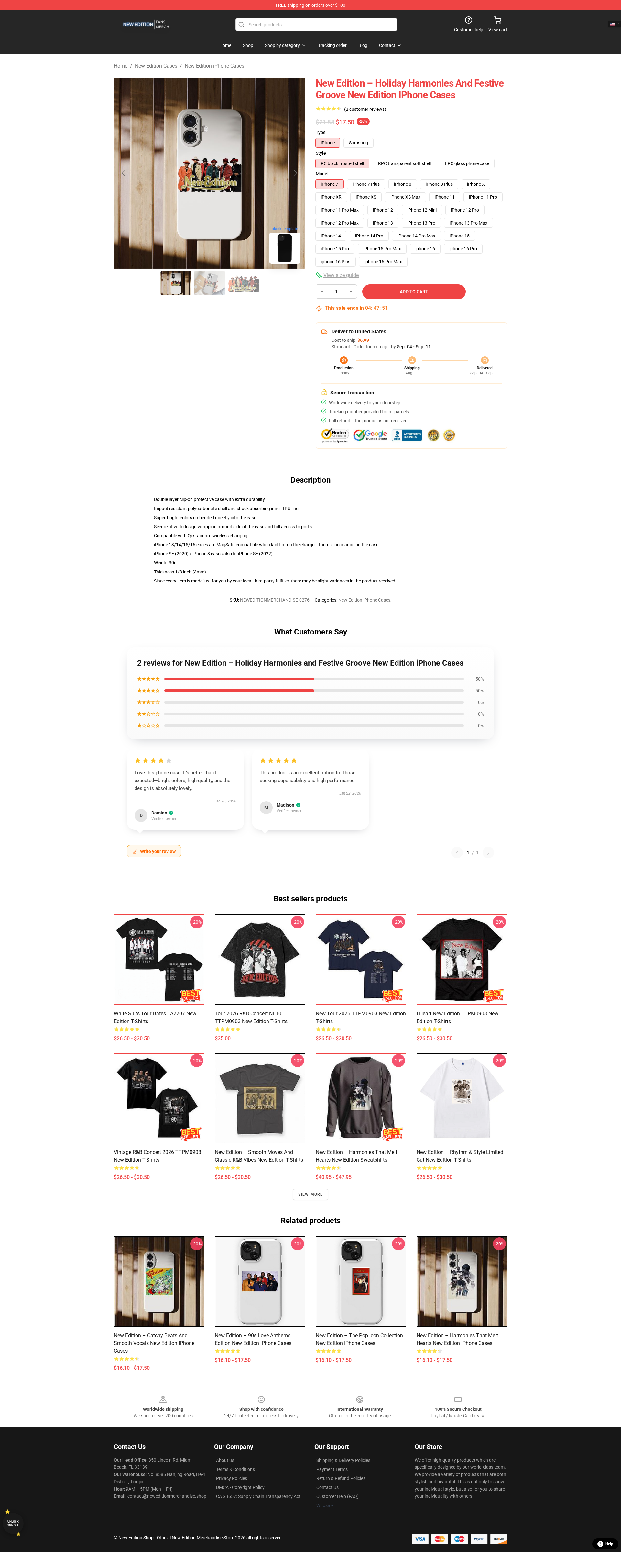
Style (321, 153)
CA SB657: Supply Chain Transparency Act (258, 1496)
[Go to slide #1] (175, 283)
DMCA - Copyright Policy (240, 1487)
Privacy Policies (231, 1478)
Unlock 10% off (13, 1523)
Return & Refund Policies (340, 1478)
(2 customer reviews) (365, 109)
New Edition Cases (156, 66)
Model (322, 173)
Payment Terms (332, 1469)
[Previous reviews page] (457, 852)
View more (310, 1194)
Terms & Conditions (235, 1469)
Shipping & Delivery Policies (343, 1460)
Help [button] (609, 1544)
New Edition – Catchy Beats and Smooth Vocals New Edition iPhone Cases (154, 1343)
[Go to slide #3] (243, 283)
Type (321, 132)
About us (225, 1460)
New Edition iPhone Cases (214, 66)
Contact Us (327, 1487)
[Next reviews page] (488, 852)
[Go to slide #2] (209, 283)
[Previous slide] (124, 173)
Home (120, 66)
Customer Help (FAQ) (337, 1496)
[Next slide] (295, 173)
